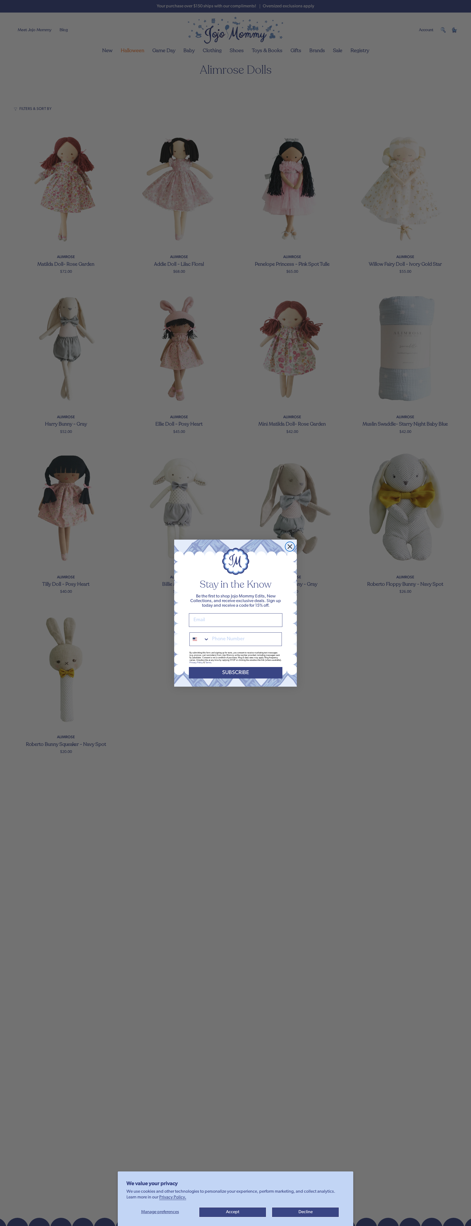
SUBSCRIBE (235, 672)
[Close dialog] (290, 546)
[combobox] (199, 639)
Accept (232, 1212)
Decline (305, 1212)
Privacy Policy (196, 662)
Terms (208, 662)
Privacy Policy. (172, 1197)
